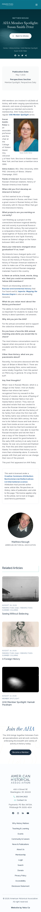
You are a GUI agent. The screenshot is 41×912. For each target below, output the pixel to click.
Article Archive (14, 48)
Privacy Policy (20, 876)
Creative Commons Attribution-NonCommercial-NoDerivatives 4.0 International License (19, 479)
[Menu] (36, 4)
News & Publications (20, 844)
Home (5, 48)
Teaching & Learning (20, 829)
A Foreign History (11, 659)
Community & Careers (21, 839)
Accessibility (20, 881)
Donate (20, 870)
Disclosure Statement (20, 886)
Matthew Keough (20, 18)
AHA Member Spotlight (19, 115)
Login (20, 860)
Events (20, 834)
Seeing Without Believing (15, 613)
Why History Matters (20, 823)
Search (20, 865)
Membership (20, 855)
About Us (20, 849)
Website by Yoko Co (20, 908)
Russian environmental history (16, 289)
